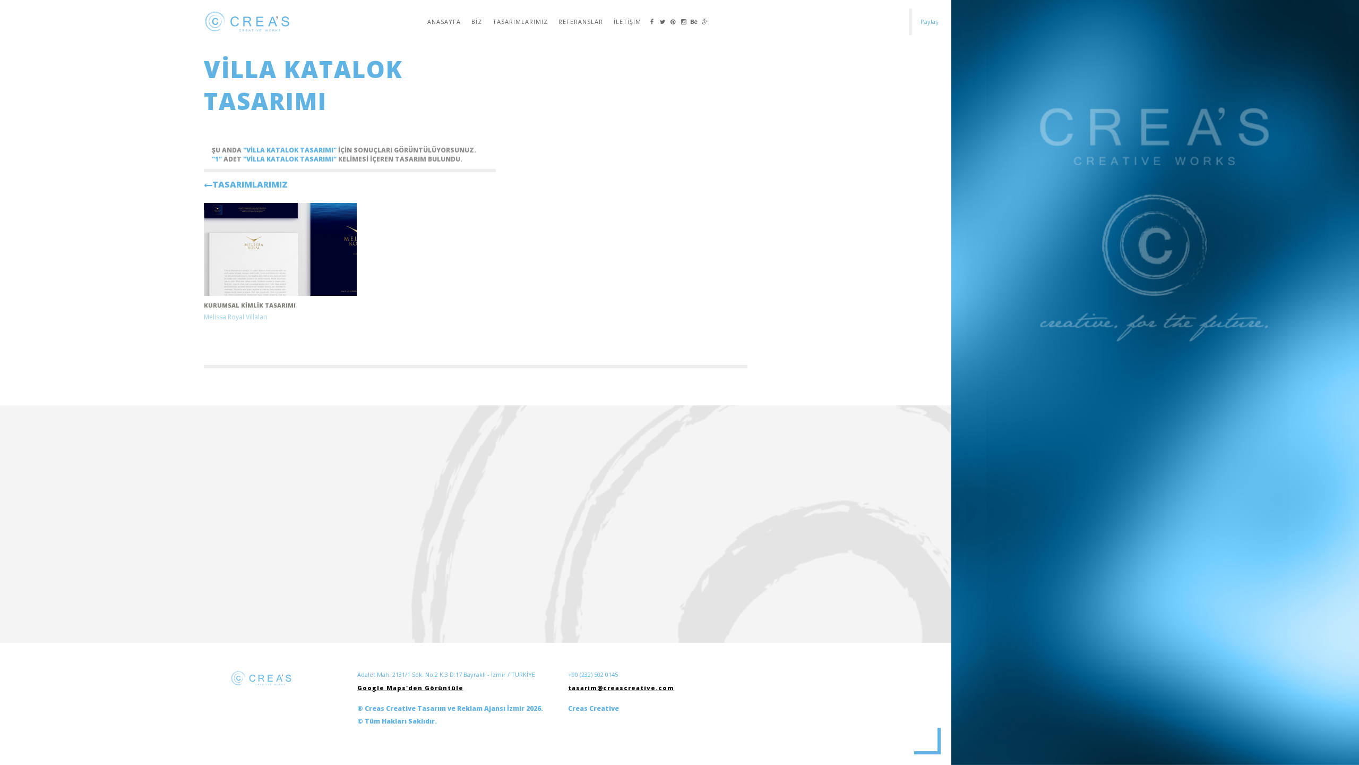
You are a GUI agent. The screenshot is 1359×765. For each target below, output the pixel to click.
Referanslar (580, 22)
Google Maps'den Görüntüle (410, 688)
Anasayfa (444, 22)
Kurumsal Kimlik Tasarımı (250, 305)
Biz (476, 22)
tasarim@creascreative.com (621, 688)
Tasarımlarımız (520, 22)
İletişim (627, 22)
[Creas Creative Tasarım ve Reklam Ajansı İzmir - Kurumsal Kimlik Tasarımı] (280, 249)
